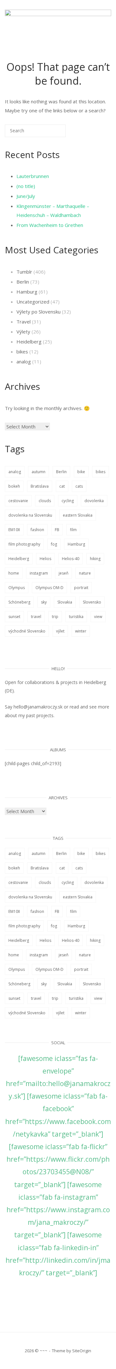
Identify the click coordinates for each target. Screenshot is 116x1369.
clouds (45, 500)
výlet (60, 631)
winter (80, 631)
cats (79, 486)
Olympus (16, 587)
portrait (81, 587)
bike (81, 471)
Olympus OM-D (49, 587)
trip (55, 616)
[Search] (51, 133)
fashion (37, 529)
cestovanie (18, 500)
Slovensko (92, 602)
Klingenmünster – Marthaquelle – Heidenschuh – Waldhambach (52, 210)
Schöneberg (19, 602)
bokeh (14, 486)
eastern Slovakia (77, 515)
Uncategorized (32, 301)
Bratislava (40, 486)
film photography (24, 544)
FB (57, 529)
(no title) (25, 186)
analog (23, 361)
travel (36, 616)
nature (85, 573)
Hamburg (26, 291)
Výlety (23, 331)
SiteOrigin (81, 1351)
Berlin (22, 281)
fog (54, 544)
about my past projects (29, 715)
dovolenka (94, 500)
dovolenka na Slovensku (30, 515)
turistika (76, 616)
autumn (38, 471)
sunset (14, 616)
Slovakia (64, 602)
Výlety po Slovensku (38, 311)
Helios (45, 558)
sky (44, 602)
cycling (68, 500)
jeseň (63, 573)
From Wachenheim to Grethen (49, 225)
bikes (22, 351)
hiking (95, 558)
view (98, 616)
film (73, 529)
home (13, 573)
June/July (25, 196)
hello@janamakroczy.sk (38, 707)
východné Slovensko (26, 631)
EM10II (14, 529)
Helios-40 (70, 558)
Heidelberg (29, 341)
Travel (23, 321)
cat (62, 486)
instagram (39, 573)
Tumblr (24, 271)
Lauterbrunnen (32, 176)
